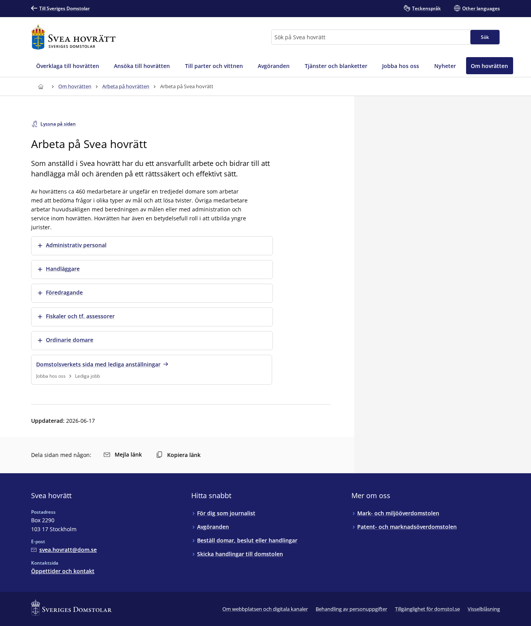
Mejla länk (128, 454)
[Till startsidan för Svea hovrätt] (73, 37)
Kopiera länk (184, 455)
